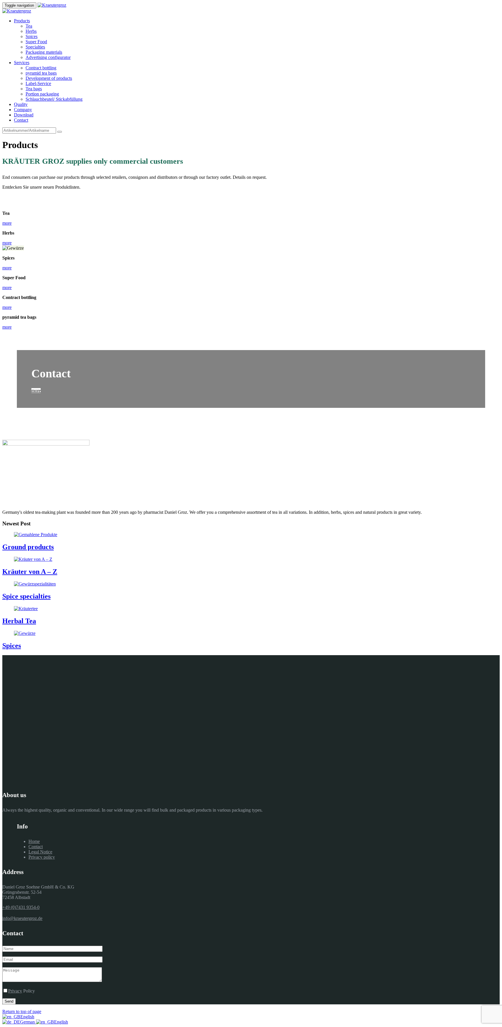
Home (34, 841)
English (27, 1016)
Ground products (28, 547)
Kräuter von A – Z (29, 571)
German (28, 1021)
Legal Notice (40, 851)
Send (9, 1001)
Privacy (15, 990)
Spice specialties (26, 596)
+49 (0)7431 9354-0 (21, 907)
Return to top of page (21, 1011)
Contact (35, 846)
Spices (11, 645)
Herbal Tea (19, 621)
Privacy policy (41, 857)
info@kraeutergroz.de (22, 918)
